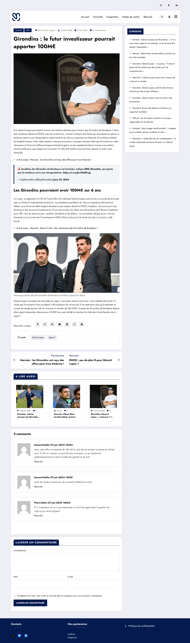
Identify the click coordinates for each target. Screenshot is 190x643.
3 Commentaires (99, 30)
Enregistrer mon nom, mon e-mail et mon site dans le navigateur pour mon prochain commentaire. (59, 595)
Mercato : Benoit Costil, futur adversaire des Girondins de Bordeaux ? (64, 228)
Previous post (57, 355)
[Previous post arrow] (14, 360)
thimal (59, 410)
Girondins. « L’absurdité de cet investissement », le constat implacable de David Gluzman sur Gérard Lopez (152, 142)
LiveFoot (71, 634)
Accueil (85, 17)
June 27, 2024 (61, 179)
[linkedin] (52, 324)
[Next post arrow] (119, 360)
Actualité (98, 17)
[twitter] (45, 324)
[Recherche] (162, 17)
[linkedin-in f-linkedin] (176, 5)
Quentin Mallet (66, 30)
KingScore (72, 637)
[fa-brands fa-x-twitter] (161, 5)
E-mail (70, 576)
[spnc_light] (170, 17)
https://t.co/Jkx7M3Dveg (77, 172)
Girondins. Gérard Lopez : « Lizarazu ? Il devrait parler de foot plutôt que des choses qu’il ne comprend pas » (101, 416)
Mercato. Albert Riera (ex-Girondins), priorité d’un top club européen (65, 416)
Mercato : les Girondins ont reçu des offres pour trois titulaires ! (61, 159)
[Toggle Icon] (175, 17)
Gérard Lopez (43, 30)
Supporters (112, 17)
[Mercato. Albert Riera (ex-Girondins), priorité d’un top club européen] (66, 396)
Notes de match (131, 17)
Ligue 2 (52, 30)
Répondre (38, 461)
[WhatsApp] (74, 324)
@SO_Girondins (92, 169)
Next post (73, 355)
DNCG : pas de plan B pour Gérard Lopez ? (90, 362)
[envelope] (59, 324)
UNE (28, 30)
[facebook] (37, 324)
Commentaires (20, 550)
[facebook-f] (168, 5)
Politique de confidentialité (141, 626)
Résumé (148, 17)
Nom (16, 576)
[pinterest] (67, 324)
